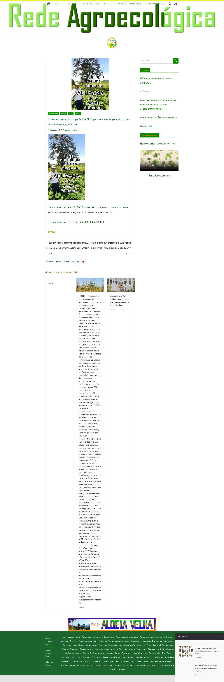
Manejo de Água (127, 657)
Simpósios (97, 665)
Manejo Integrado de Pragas (165, 657)
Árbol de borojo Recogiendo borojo (158, 117)
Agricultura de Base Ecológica (127, 637)
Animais (88, 645)
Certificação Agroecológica (163, 645)
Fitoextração (97, 657)
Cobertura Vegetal (87, 649)
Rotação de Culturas (84, 665)
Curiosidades (135, 3)
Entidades (107, 3)
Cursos (117, 653)
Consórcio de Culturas (72, 653)
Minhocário (66, 661)
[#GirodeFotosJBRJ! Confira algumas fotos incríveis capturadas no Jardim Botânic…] (121, 280)
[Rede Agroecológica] (48, 4)
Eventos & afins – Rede (90, 3)
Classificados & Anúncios (155, 3)
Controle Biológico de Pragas (94, 653)
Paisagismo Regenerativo (92, 661)
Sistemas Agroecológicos (112, 665)
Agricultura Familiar (147, 637)
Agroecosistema (169, 641)
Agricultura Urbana (106, 641)
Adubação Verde (74, 637)
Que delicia (146, 126)
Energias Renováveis (140, 653)
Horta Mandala (115, 657)
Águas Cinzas (79, 645)
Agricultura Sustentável (88, 641)
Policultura (136, 661)
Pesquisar (175, 60)
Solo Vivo (113, 669)
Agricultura (58, 3)
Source (51, 231)
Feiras (169, 653)
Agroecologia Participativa (152, 641)
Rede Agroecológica (68, 665)
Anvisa (95, 645)
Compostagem (130, 649)
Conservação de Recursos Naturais (161, 649)
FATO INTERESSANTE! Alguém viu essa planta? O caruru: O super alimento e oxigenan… (206, 668)
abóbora (144, 91)
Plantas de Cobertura (122, 661)
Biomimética (147, 645)
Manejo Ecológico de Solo (144, 657)
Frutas (71, 113)
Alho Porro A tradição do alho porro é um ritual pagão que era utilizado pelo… (111, 248)
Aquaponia (103, 645)
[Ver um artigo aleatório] (175, 4)
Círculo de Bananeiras (70, 649)
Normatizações (120, 3)
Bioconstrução (129, 645)
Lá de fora (78, 113)
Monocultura (77, 661)
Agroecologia (72, 3)
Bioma (139, 645)
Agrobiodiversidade (53, 113)
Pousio (145, 661)
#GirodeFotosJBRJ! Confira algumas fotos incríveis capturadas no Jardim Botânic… (120, 300)
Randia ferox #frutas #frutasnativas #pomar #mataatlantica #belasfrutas (69, 248)
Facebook (63, 113)
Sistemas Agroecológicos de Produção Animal (139, 665)
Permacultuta (108, 661)
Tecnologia (122, 669)
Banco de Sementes (115, 645)
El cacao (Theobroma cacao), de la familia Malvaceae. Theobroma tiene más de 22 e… (206, 651)
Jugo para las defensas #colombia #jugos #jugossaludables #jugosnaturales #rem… (158, 104)
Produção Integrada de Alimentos (161, 661)
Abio (64, 637)
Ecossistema (126, 653)
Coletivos (99, 649)
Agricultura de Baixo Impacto (103, 637)
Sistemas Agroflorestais (166, 665)
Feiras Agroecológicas (68, 657)
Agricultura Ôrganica (164, 637)
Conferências (141, 649)
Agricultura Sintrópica (69, 641)
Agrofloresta (67, 645)
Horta (105, 657)
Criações (109, 653)
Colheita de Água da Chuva (113, 649)
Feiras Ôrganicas (84, 657)
